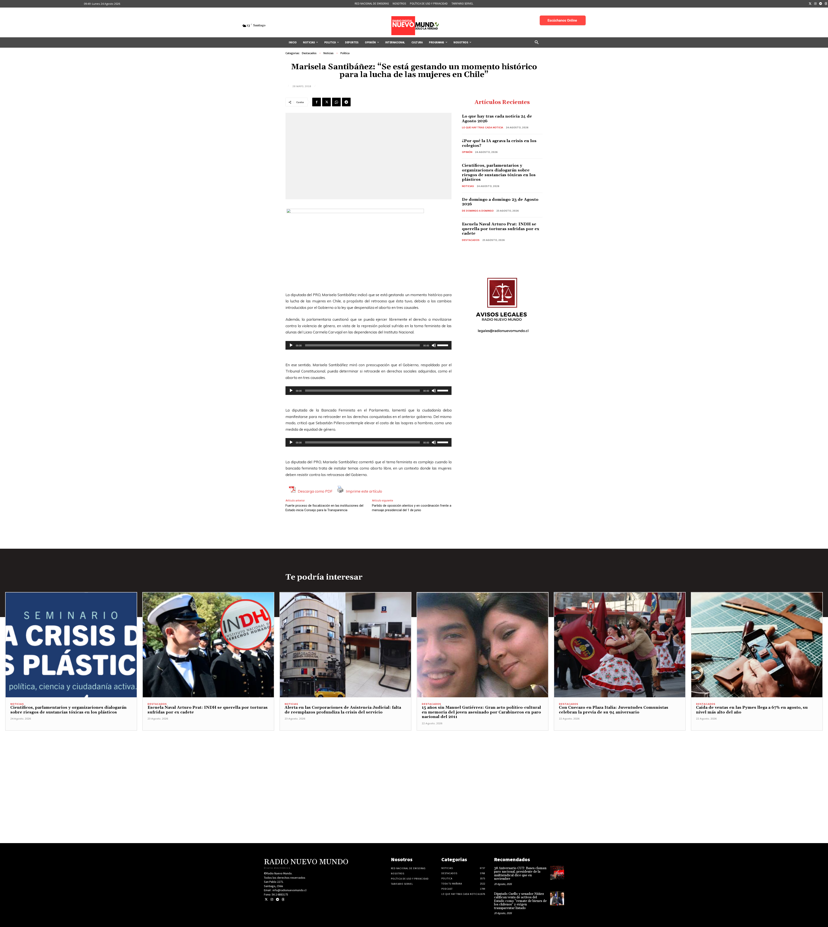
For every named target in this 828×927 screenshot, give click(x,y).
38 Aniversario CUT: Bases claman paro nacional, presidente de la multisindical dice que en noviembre (520, 873)
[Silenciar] (434, 345)
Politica (345, 53)
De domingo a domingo (478, 210)
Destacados (309, 53)
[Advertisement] (414, 761)
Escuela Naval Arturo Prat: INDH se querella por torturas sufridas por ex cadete (500, 229)
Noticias (328, 53)
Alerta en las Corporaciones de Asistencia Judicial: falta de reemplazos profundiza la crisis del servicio (343, 710)
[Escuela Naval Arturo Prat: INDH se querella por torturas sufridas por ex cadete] (208, 644)
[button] (537, 42)
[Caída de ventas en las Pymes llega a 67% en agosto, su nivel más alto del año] (756, 644)
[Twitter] (810, 4)
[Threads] (283, 899)
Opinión (467, 152)
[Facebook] (316, 102)
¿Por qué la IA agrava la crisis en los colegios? (499, 143)
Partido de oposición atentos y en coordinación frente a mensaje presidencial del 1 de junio (411, 508)
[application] (368, 345)
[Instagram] (815, 4)
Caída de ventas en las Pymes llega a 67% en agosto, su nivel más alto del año (752, 710)
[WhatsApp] (336, 102)
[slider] (443, 345)
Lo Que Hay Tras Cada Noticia (482, 127)
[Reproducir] (291, 345)
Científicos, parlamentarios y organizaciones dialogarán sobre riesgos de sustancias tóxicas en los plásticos (499, 172)
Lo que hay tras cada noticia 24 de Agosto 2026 (497, 119)
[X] (326, 102)
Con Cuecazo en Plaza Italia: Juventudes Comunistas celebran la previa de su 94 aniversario (613, 710)
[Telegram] (821, 4)
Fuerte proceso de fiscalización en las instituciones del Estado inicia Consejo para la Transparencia (324, 508)
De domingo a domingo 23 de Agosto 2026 (500, 202)
